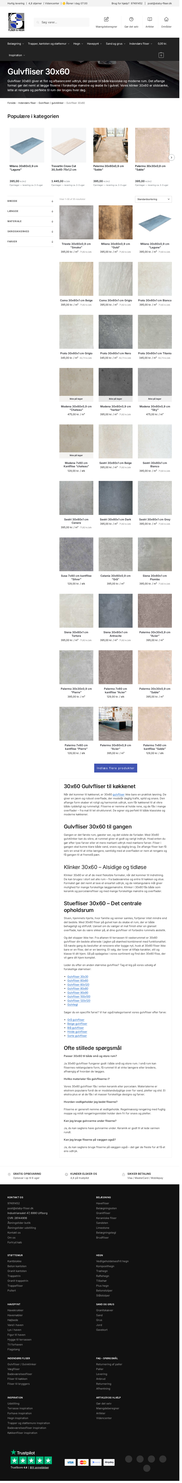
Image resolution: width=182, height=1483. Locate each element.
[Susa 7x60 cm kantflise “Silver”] (76, 554)
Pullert (11, 1290)
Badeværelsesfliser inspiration (26, 1428)
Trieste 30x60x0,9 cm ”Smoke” (76, 245)
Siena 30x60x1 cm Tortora (76, 634)
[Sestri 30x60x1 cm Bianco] (155, 441)
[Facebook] (128, 1459)
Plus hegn (102, 1285)
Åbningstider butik (19, 1222)
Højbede (12, 1320)
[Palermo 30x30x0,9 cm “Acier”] (155, 611)
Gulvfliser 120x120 (78, 1000)
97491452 (137, 3)
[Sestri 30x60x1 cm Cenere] (76, 498)
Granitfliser (103, 1213)
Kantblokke (14, 1261)
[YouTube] (146, 1468)
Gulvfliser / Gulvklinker (21, 1364)
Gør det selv (131, 26)
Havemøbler (15, 1315)
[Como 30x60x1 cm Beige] (76, 279)
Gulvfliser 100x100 (78, 996)
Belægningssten (106, 1208)
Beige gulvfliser (77, 1023)
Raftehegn (102, 1276)
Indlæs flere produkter (116, 768)
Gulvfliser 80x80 (77, 988)
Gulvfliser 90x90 (77, 992)
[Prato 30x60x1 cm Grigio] (76, 332)
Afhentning (103, 1388)
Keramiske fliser (106, 1218)
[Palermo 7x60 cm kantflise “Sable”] (155, 724)
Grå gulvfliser (75, 1019)
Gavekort (102, 1329)
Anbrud (100, 1378)
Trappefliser (15, 1285)
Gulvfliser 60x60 (77, 980)
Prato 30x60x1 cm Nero (115, 353)
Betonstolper (104, 1290)
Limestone (102, 1227)
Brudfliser (102, 1237)
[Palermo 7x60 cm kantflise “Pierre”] (76, 724)
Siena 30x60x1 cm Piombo (155, 577)
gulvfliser (119, 794)
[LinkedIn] (162, 1459)
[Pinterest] (151, 1459)
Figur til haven (16, 1334)
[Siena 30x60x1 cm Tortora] (76, 611)
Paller (99, 1369)
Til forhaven (15, 1344)
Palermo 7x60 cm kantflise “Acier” (115, 690)
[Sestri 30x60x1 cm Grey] (155, 498)
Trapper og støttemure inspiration (28, 1423)
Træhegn (102, 1271)
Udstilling (13, 1403)
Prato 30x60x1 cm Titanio (155, 353)
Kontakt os (14, 1232)
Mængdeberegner (106, 26)
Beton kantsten (16, 1266)
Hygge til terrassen (19, 1339)
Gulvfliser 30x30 (77, 976)
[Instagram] (140, 1459)
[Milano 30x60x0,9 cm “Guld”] (116, 222)
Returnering (103, 1383)
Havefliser (102, 1203)
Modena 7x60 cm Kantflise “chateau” (76, 464)
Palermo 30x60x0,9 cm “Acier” (115, 747)
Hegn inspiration (17, 1418)
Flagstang (13, 1349)
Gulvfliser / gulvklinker (51, 102)
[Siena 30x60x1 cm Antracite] (116, 611)
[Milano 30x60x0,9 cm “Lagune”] (155, 222)
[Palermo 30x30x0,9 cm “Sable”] (155, 667)
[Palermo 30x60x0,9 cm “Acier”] (116, 724)
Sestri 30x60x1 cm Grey (154, 519)
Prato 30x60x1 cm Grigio (76, 353)
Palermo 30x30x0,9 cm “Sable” (154, 690)
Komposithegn (105, 1266)
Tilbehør (101, 1280)
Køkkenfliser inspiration (22, 1432)
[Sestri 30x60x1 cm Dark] (116, 498)
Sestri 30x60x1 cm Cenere (76, 521)
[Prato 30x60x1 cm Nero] (116, 332)
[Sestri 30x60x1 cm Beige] (116, 441)
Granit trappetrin (17, 1280)
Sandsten (102, 1222)
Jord (99, 1325)
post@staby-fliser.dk (160, 3)
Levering (101, 1374)
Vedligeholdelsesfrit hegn (112, 1261)
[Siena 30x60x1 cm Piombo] (155, 554)
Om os (11, 1237)
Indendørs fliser (27, 102)
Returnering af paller (109, 1364)
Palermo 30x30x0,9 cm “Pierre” (76, 690)
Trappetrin (14, 1276)
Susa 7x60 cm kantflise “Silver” (76, 577)
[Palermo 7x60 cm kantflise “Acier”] (116, 667)
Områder (166, 26)
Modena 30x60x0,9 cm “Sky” (155, 408)
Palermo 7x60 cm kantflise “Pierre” (76, 747)
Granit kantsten (17, 1271)
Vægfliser (13, 1369)
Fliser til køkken (17, 1378)
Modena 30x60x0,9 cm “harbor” (115, 408)
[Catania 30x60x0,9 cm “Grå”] (116, 554)
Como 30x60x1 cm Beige (76, 300)
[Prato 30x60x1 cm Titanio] (155, 332)
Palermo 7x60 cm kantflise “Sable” (154, 747)
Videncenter (52, 3)
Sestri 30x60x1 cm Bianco (155, 464)
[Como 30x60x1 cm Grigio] (116, 279)
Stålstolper (103, 1295)
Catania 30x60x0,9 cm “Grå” (115, 577)
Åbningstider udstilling (21, 1227)
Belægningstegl (106, 1232)
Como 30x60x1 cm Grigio (115, 300)
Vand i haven (15, 1325)
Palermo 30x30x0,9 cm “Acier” (154, 634)
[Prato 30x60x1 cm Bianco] (155, 279)
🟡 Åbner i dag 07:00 (74, 3)
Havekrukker (15, 1310)
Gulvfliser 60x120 (78, 984)
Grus (99, 1320)
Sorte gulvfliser (77, 1035)
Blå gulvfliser (75, 1027)
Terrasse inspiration (20, 1408)
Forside (11, 102)
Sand (99, 1315)
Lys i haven (14, 1329)
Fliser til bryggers (18, 1383)
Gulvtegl (72, 1004)
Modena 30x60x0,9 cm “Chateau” (76, 408)
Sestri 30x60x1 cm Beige (115, 463)
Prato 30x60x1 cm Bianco (155, 300)
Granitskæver (104, 1310)
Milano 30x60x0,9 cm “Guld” (115, 245)
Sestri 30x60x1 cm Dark (115, 519)
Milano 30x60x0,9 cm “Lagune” (154, 245)
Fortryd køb (14, 1242)
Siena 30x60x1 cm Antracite (115, 634)
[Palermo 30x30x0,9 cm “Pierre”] (76, 667)
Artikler (150, 26)
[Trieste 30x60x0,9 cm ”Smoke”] (76, 222)
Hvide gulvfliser (77, 1031)
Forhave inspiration (19, 1413)
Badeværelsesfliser (19, 1374)
